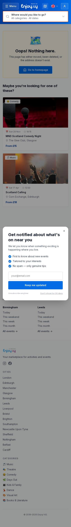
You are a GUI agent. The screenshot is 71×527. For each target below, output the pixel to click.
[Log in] (64, 6)
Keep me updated (35, 285)
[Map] (45, 6)
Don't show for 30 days (51, 293)
